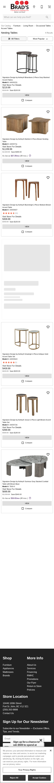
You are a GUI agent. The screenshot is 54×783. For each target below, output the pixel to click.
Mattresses (8, 672)
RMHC (30, 675)
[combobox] (40, 39)
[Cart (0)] (49, 6)
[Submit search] (47, 17)
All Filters (15, 39)
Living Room (28, 26)
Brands (6, 675)
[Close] (51, 750)
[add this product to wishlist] (48, 50)
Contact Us (8, 713)
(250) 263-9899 (10, 709)
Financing (32, 672)
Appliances (8, 668)
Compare (28, 100)
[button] (4, 6)
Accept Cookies (39, 778)
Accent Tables (7, 28)
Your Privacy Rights (27, 770)
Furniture (16, 26)
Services (31, 668)
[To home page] (20, 6)
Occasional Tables (43, 26)
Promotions (32, 679)
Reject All (14, 778)
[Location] (34, 6)
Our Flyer (31, 682)
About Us (31, 665)
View (27, 95)
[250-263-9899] (41, 6)
